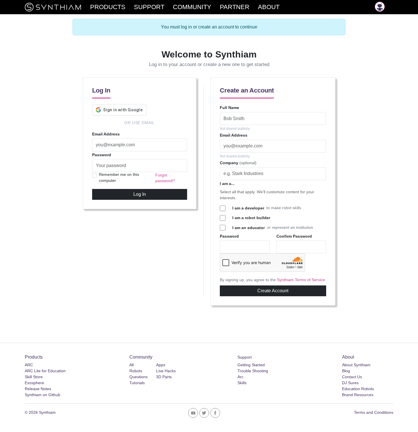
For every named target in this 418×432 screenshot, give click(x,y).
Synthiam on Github (42, 394)
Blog (346, 371)
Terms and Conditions (373, 412)
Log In (139, 194)
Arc (240, 377)
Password (101, 155)
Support (244, 357)
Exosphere (34, 382)
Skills (242, 382)
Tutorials (137, 382)
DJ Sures (350, 382)
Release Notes (38, 388)
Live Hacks (166, 371)
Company (238, 163)
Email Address (106, 134)
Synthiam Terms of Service (301, 280)
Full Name (229, 107)
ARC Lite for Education (45, 371)
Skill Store (34, 377)
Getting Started (251, 365)
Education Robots (358, 388)
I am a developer (248, 208)
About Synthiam (356, 365)
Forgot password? (165, 178)
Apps (160, 365)
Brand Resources (357, 394)
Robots (135, 371)
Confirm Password (294, 236)
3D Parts (164, 377)
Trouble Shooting (252, 371)
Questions (138, 377)
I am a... (227, 183)
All (131, 365)
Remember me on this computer (119, 177)
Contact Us (352, 377)
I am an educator (248, 227)
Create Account (272, 290)
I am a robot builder (251, 217)
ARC (29, 365)
